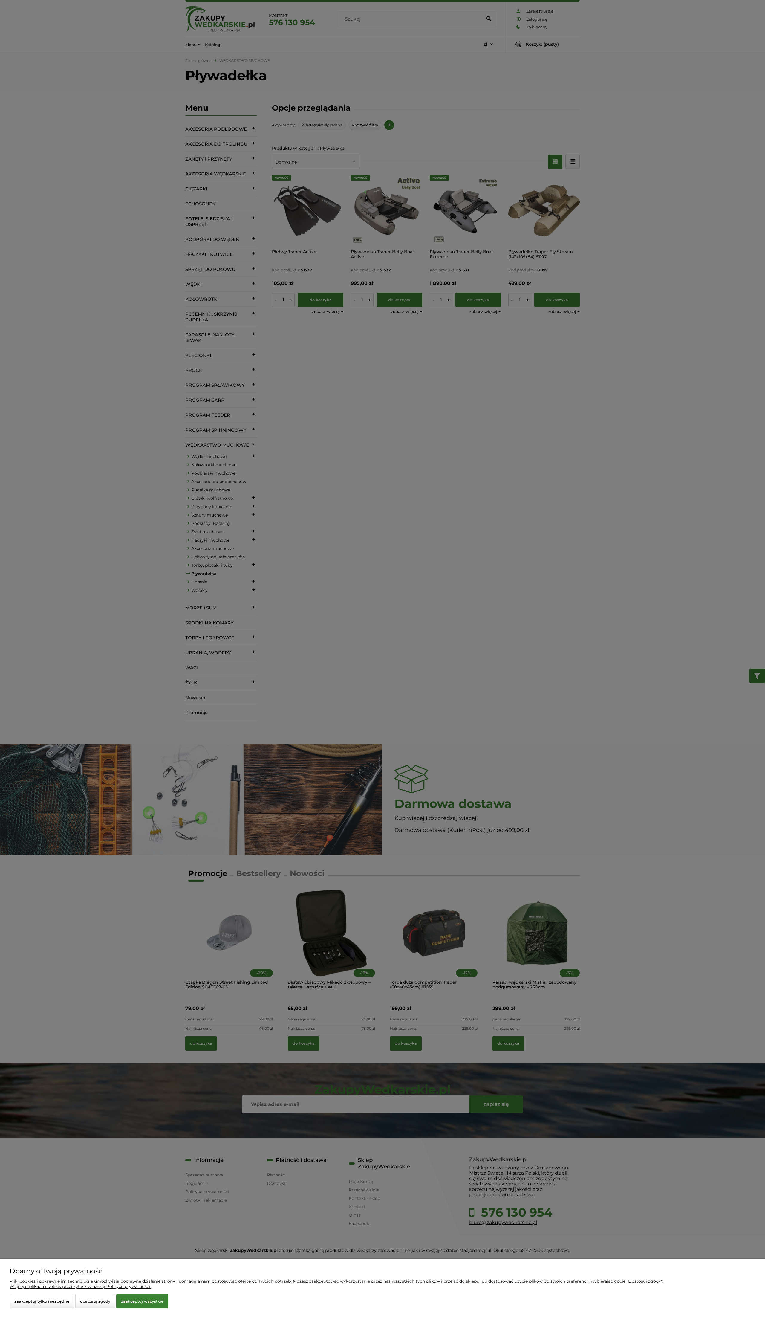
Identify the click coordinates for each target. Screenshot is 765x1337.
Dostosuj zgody (95, 1301)
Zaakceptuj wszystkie (142, 1301)
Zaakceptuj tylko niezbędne (41, 1301)
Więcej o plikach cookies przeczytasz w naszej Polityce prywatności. (80, 1286)
